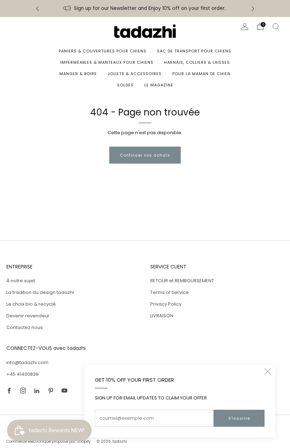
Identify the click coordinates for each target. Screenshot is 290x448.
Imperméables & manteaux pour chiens (106, 62)
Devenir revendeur (28, 315)
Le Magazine (158, 85)
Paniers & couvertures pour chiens (102, 51)
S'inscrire (239, 418)
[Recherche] (275, 26)
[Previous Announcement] (37, 8)
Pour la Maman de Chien (201, 73)
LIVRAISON (161, 315)
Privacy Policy (165, 304)
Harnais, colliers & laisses (197, 62)
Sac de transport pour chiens (194, 51)
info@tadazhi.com (27, 362)
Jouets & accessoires (135, 73)
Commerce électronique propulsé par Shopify (48, 441)
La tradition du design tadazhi (40, 292)
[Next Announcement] (252, 8)
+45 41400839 (22, 374)
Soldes (125, 85)
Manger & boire (78, 73)
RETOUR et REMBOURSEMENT (182, 280)
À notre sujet (20, 280)
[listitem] (145, 8)
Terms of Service (169, 292)
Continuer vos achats (145, 155)
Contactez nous (24, 327)
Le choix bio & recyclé (31, 304)
